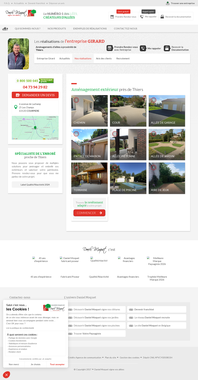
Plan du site (110, 357)
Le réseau (152, 317)
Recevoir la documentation (178, 16)
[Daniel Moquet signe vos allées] (21, 13)
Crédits (71, 357)
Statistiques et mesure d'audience (23, 344)
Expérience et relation (18, 349)
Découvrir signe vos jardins (96, 317)
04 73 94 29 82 (35, 87)
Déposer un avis (57, 3)
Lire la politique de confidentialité (20, 328)
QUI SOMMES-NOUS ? (27, 28)
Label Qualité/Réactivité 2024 (35, 184)
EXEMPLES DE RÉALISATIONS (90, 28)
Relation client (15, 352)
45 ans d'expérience (41, 276)
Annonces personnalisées (20, 346)
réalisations (83, 58)
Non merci (14, 364)
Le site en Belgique (152, 325)
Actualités (19, 3)
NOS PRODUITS (57, 28)
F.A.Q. (7, 3)
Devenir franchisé (36, 3)
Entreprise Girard (46, 58)
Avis (104, 58)
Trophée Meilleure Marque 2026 (157, 278)
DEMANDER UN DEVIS (38, 95)
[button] (6, 374)
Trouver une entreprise (183, 3)
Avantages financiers (128, 276)
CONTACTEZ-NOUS (125, 28)
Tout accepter (57, 364)
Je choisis (35, 364)
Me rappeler (150, 15)
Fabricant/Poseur (70, 276)
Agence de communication (88, 357)
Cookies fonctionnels (17, 341)
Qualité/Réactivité (99, 276)
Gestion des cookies (130, 357)
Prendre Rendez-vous (125, 15)
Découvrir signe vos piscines (97, 325)
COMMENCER (86, 213)
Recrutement (123, 58)
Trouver (87, 333)
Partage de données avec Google (23, 338)
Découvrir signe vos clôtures (97, 309)
